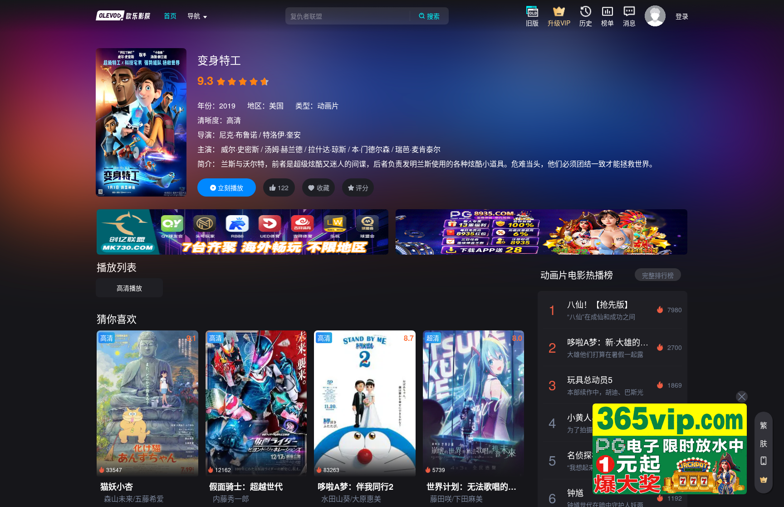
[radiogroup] (242, 81)
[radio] (221, 81)
